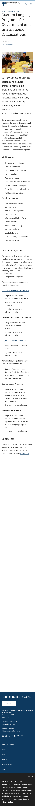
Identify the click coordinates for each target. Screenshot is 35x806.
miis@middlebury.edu (8, 724)
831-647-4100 (6, 717)
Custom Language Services (10, 11)
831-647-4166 (14, 722)
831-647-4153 (11, 729)
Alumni (4, 749)
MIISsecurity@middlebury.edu (11, 731)
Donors (4, 754)
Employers (5, 759)
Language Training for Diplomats (15, 290)
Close (28, 776)
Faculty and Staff (7, 764)
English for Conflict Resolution (14, 340)
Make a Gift (9, 703)
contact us (24, 453)
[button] (26, 3)
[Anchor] (15, 157)
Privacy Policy (7, 802)
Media (3, 769)
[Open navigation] (31, 3)
